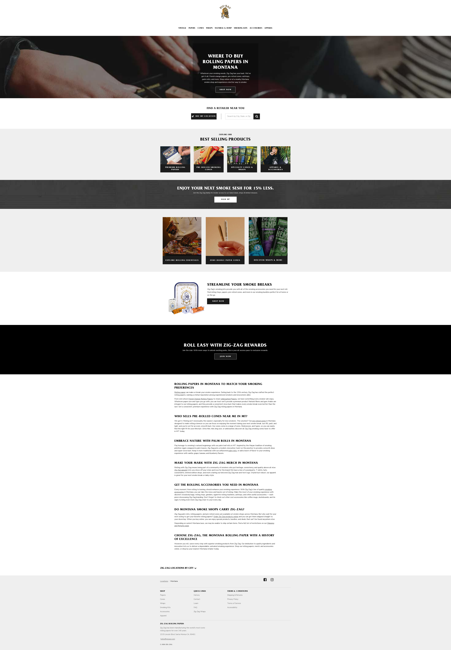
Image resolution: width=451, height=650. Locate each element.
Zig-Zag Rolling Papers (172, 624)
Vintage (182, 28)
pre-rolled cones (259, 421)
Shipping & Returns (235, 595)
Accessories (256, 28)
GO (256, 116)
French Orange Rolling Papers (200, 399)
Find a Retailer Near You (225, 108)
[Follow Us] (265, 582)
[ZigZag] (225, 12)
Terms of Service (234, 603)
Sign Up (225, 199)
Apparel (268, 28)
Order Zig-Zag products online (226, 516)
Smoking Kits (240, 28)
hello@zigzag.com (168, 639)
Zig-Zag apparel (181, 470)
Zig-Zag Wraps (200, 611)
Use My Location (205, 116)
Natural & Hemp (223, 28)
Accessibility (232, 607)
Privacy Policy (232, 599)
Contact (197, 599)
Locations (164, 581)
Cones (201, 28)
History (197, 595)
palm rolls (232, 450)
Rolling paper (179, 392)
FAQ (195, 607)
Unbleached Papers (229, 399)
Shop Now (225, 90)
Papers (192, 28)
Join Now (225, 357)
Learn (196, 603)
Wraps (209, 28)
